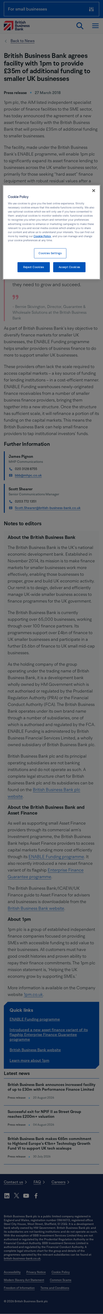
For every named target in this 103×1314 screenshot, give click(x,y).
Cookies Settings (50, 253)
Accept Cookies (69, 267)
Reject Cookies (33, 267)
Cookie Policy (42, 236)
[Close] (93, 190)
